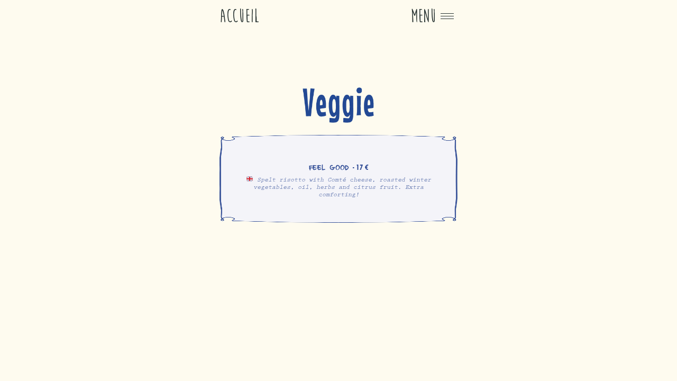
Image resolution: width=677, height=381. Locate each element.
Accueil (239, 16)
